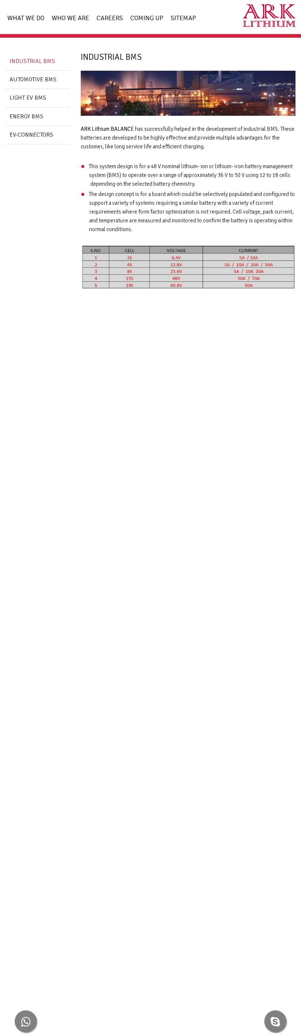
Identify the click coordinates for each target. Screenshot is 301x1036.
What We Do (25, 18)
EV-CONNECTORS (31, 135)
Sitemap (183, 18)
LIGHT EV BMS (28, 98)
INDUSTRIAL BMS (32, 61)
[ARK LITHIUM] (266, 17)
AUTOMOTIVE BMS (33, 79)
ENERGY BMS (26, 116)
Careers (110, 18)
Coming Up (146, 18)
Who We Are (70, 18)
